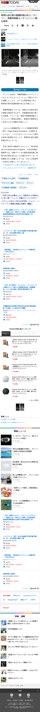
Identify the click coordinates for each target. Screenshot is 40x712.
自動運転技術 (24, 178)
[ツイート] (12, 26)
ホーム (4, 6)
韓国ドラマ (24, 600)
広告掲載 (15, 700)
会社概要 (21, 700)
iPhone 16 (16, 595)
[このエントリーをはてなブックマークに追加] (33, 26)
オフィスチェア (15, 333)
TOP (20, 691)
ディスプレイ (24, 333)
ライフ (36, 6)
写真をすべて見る (21, 89)
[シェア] (17, 26)
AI (4, 600)
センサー (24, 187)
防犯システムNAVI (9, 178)
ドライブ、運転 (9, 183)
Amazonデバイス (6, 333)
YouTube (28, 697)
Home (12, 697)
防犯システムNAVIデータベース (14, 422)
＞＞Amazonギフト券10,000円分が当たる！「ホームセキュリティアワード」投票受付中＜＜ (19, 167)
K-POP (33, 600)
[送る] (23, 26)
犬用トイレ (34, 333)
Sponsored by (26, 324)
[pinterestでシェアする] (28, 26)
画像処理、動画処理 (10, 187)
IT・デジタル (12, 6)
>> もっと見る (33, 400)
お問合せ (9, 700)
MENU (32, 1)
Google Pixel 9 (12, 600)
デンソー (21, 183)
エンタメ (28, 6)
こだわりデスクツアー (30, 595)
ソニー (31, 183)
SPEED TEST (19, 6)
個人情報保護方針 (29, 700)
